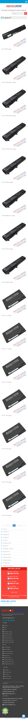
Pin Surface (5, 540)
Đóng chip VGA (7, 655)
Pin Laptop (17, 10)
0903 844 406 (14, 578)
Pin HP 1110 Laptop (6, 382)
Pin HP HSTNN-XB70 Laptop (9, 115)
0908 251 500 (14, 583)
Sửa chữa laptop (7, 647)
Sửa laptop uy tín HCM (8, 659)
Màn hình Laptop (7, 676)
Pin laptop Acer (6, 531)
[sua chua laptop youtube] (11, 620)
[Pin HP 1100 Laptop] (14, 401)
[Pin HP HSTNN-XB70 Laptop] (14, 101)
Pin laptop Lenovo (6, 551)
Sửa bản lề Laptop (7, 657)
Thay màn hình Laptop (8, 651)
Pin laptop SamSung (7, 557)
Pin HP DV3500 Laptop (7, 182)
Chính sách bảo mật (8, 636)
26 (7, 525)
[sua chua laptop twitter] (6, 620)
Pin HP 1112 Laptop (6, 315)
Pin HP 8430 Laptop (6, 49)
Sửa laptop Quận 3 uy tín (9, 663)
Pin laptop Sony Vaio (7, 543)
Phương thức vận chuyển (9, 642)
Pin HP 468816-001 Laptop (8, 215)
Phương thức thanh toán (8, 640)
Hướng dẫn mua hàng (8, 633)
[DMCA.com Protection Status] (5, 711)
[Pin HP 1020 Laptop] (14, 500)
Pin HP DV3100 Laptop (7, 249)
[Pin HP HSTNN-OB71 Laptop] (14, 134)
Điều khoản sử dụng (8, 631)
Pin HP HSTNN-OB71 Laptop (9, 149)
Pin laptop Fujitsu (6, 562)
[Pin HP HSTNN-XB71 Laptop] (14, 67)
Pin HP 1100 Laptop (6, 415)
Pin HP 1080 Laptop (6, 449)
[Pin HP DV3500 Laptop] (14, 167)
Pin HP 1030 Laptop (6, 482)
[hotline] (8, 573)
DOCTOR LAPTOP (13, 718)
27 (11, 525)
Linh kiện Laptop (7, 678)
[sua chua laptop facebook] (4, 620)
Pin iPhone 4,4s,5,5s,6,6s (8, 565)
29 (17, 525)
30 (20, 525)
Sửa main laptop (7, 649)
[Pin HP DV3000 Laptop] (14, 267)
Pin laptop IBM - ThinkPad (8, 548)
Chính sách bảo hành (8, 638)
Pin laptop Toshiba (6, 554)
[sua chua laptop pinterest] (14, 620)
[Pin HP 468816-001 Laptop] (14, 201)
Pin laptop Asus (6, 534)
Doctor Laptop (4, 10)
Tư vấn (5, 629)
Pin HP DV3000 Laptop (7, 282)
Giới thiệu (6, 625)
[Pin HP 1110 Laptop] (14, 367)
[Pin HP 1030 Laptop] (14, 467)
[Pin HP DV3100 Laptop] (14, 234)
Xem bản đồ (14, 592)
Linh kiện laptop (11, 10)
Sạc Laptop (6, 674)
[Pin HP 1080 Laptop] (14, 434)
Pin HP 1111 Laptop (6, 349)
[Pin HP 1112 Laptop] (14, 301)
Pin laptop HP (23, 10)
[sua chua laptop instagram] (9, 620)
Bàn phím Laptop (7, 672)
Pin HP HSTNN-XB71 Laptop (9, 82)
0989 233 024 (14, 573)
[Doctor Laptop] (13, 611)
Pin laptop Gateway (7, 560)
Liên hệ (5, 627)
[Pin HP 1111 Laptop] (14, 334)
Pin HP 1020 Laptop (6, 515)
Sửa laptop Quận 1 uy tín (9, 661)
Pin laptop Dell (6, 537)
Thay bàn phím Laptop (8, 653)
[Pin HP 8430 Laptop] (14, 34)
